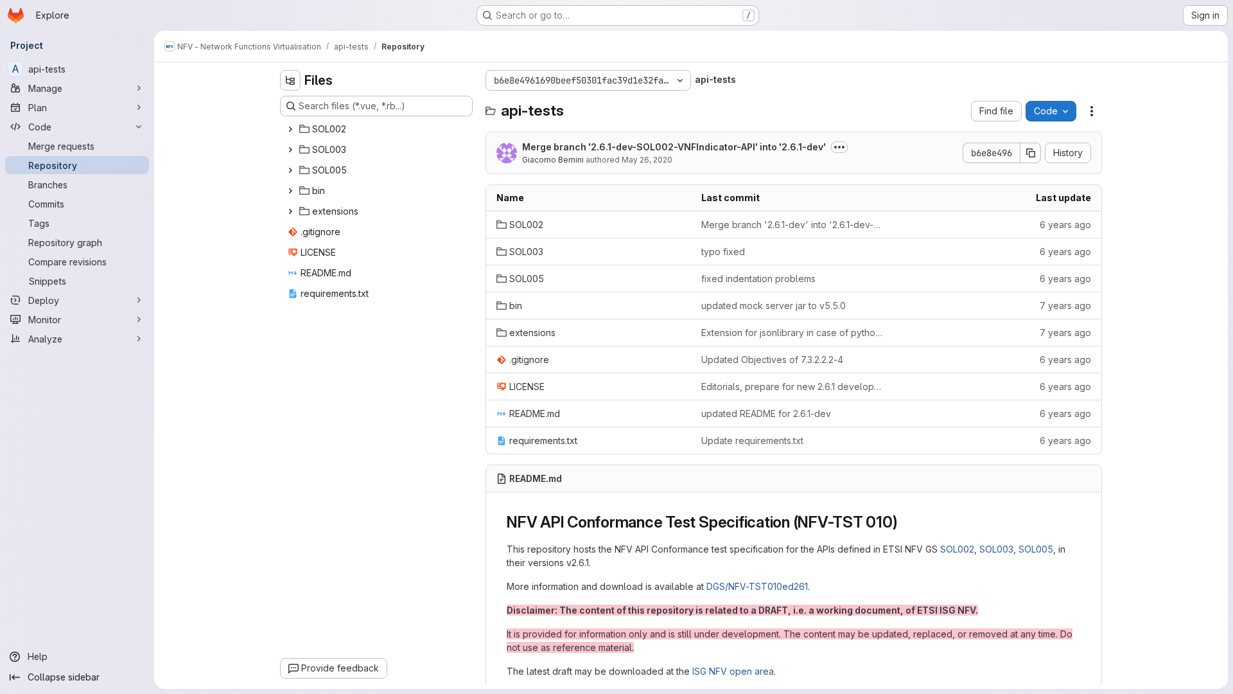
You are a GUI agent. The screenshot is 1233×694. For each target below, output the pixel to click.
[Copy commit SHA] (1030, 153)
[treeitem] (378, 129)
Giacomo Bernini (553, 160)
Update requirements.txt (752, 440)
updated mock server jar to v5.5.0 (773, 305)
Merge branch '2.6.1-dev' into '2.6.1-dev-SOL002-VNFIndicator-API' (793, 224)
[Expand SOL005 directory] (290, 170)
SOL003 (996, 549)
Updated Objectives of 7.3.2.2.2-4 (772, 359)
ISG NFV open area (733, 671)
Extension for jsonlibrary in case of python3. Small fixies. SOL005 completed (793, 332)
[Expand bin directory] (290, 191)
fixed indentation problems (758, 278)
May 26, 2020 (647, 160)
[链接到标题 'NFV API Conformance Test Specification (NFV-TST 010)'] (906, 522)
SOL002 (957, 549)
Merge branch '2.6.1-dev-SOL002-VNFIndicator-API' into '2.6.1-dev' (674, 146)
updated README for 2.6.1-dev (766, 413)
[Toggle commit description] (839, 147)
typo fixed (723, 251)
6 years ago (1065, 224)
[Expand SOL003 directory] (290, 149)
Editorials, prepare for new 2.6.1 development (793, 386)
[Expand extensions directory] (290, 211)
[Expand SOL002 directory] (290, 129)
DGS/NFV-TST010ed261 (757, 586)
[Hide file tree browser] (290, 80)
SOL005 (1036, 549)
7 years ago (1065, 305)
